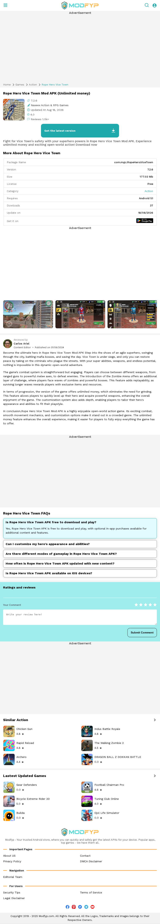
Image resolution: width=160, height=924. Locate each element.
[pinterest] (74, 907)
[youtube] (92, 908)
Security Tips (11, 892)
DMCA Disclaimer (91, 861)
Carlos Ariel (21, 343)
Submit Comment (142, 632)
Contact (85, 855)
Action (33, 84)
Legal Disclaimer (14, 898)
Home (7, 84)
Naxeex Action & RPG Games (49, 105)
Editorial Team (12, 876)
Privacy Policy (12, 861)
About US (9, 855)
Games (19, 84)
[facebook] (67, 908)
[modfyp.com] (80, 5)
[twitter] (80, 908)
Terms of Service (91, 892)
